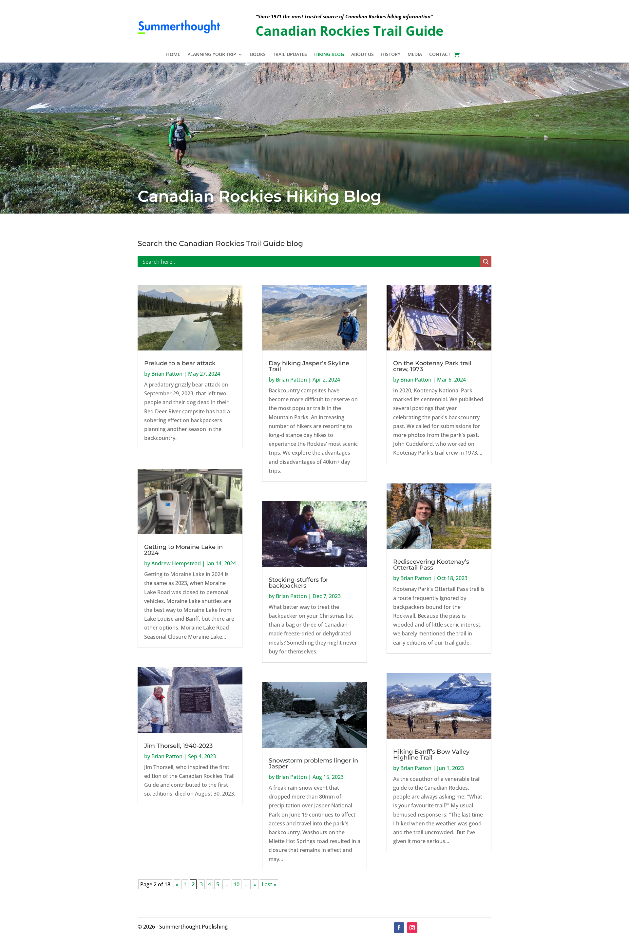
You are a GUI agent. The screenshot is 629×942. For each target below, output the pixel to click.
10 (236, 884)
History (390, 54)
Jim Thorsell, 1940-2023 (178, 745)
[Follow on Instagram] (412, 927)
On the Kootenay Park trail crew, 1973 (432, 366)
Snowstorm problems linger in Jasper (313, 763)
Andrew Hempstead (176, 563)
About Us (362, 54)
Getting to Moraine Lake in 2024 (183, 549)
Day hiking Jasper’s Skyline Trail (309, 366)
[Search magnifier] (485, 261)
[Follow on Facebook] (399, 927)
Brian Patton (166, 373)
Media (415, 54)
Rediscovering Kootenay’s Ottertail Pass (431, 564)
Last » (269, 884)
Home (173, 54)
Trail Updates (290, 54)
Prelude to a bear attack (180, 363)
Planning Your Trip (211, 54)
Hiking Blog (329, 54)
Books (258, 54)
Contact (439, 54)
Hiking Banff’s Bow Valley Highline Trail (431, 754)
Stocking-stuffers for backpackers (298, 582)
